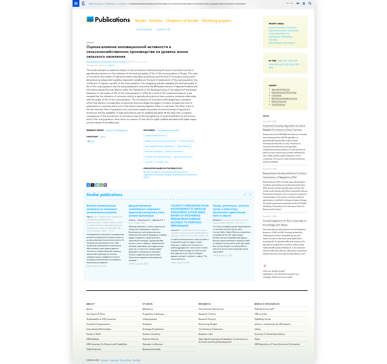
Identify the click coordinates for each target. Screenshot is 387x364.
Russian (103, 136)
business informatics (277, 27)
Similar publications (104, 194)
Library (258, 329)
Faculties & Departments (98, 324)
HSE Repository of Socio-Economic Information (277, 344)
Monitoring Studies (208, 324)
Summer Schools (150, 339)
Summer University (151, 334)
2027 (285, 60)
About (90, 303)
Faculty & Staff (93, 334)
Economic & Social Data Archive (270, 334)
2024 (271, 64)
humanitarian (293, 30)
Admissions (148, 308)
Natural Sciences (279, 101)
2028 (280, 60)
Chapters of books (182, 20)
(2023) (170, 175)
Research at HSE (163, 29)
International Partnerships (98, 329)
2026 (290, 60)
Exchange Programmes (153, 329)
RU (288, 3)
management (275, 36)
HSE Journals (261, 313)
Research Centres (207, 313)
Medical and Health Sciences (284, 98)
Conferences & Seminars (211, 329)
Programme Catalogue (153, 313)
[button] (161, 199)
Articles (156, 20)
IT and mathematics (277, 33)
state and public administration (282, 42)
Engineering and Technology (284, 92)
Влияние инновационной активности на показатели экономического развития (102, 209)
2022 (281, 64)
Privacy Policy (125, 360)
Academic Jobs (206, 334)
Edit (306, 360)
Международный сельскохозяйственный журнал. (106, 62)
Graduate (147, 324)
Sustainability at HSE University (101, 319)
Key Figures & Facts (95, 313)
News (266, 116)
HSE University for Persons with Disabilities (106, 344)
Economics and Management (117, 130)
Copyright (114, 360)
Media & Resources (267, 303)
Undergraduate (150, 319)
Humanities (276, 95)
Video (257, 339)
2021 (286, 64)
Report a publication (144, 29)
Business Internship (152, 349)
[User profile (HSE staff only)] (304, 3)
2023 (276, 64)
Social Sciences (278, 104)
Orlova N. (111, 65)
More (271, 67)
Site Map (136, 360)
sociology (273, 39)
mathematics (287, 36)
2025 (295, 60)
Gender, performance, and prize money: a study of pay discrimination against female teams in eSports (231, 210)
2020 (291, 64)
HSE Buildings (92, 339)
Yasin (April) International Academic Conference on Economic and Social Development (223, 340)
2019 (297, 64)
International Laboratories (211, 308)
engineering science (278, 30)
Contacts (104, 360)
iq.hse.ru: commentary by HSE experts (272, 324)
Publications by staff (264, 308)
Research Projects (207, 319)
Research (205, 303)
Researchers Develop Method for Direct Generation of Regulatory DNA (285, 175)
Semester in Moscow (153, 344)
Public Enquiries (93, 349)
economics (291, 27)
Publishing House (263, 319)
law (287, 33)
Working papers (216, 20)
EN (292, 3)
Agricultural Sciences (281, 89)
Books (140, 20)
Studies (148, 303)
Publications (112, 19)
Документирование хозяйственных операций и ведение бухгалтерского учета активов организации (146, 210)
